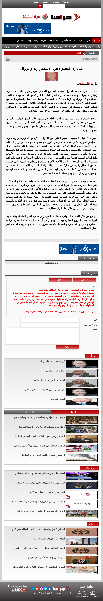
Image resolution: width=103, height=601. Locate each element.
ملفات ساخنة (54, 40)
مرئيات (43, 40)
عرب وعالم (78, 40)
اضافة (67, 347)
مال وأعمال (66, 40)
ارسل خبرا (45, 2)
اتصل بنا (56, 2)
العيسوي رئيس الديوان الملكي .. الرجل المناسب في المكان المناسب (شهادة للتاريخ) (40, 46)
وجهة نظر (21, 40)
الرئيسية (96, 40)
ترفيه (36, 2)
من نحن (66, 2)
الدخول (61, 279)
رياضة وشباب (33, 40)
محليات (87, 40)
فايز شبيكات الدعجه (87, 83)
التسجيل (84, 279)
